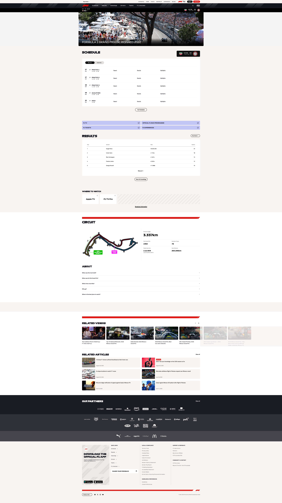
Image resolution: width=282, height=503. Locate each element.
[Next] (198, 323)
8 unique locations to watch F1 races (106, 371)
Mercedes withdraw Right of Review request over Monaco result (173, 371)
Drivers (123, 5)
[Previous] (195, 323)
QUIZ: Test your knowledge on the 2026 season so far (170, 361)
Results (104, 5)
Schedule (95, 5)
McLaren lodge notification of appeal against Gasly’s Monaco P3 (113, 383)
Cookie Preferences (147, 484)
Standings (113, 5)
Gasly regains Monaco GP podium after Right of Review (171, 383)
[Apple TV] (90, 199)
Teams (131, 5)
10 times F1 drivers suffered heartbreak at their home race (112, 360)
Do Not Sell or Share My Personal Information (153, 474)
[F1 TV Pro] (108, 199)
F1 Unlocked (141, 5)
